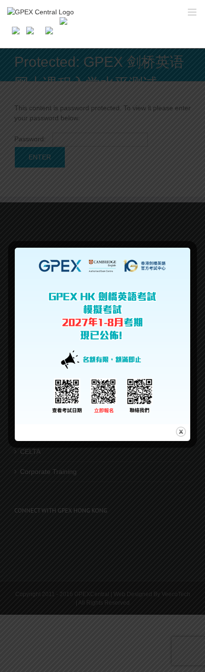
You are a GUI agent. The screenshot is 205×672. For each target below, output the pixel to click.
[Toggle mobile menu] (193, 12)
